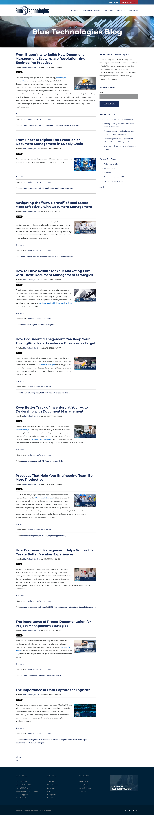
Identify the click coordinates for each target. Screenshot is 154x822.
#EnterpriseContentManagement (70, 739)
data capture (47, 739)
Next (17, 760)
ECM (41, 739)
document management (29, 125)
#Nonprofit (43, 607)
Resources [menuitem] (133, 11)
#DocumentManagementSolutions (57, 393)
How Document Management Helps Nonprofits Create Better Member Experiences (55, 552)
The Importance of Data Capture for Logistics (53, 690)
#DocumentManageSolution (65, 256)
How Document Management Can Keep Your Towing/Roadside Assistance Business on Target (56, 341)
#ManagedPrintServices (114, 181)
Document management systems (69, 125)
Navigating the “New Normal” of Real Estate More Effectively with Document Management (54, 205)
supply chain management (64, 188)
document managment (46, 324)
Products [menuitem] (74, 11)
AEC (46, 536)
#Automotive (49, 461)
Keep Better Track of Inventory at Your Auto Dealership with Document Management (52, 409)
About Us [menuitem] (121, 11)
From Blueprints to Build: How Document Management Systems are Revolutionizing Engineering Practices (50, 59)
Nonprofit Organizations (87, 607)
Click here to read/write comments (39, 119)
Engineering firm (51, 125)
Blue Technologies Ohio (31, 67)
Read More (20, 114)
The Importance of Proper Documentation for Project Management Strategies (53, 624)
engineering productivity (57, 536)
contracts (59, 675)
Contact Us (113, 2)
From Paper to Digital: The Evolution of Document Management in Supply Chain (49, 142)
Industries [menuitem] (108, 11)
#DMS (41, 125)
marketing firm (32, 324)
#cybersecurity (111, 164)
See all (102, 187)
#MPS (107, 172)
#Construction (44, 675)
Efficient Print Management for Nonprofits (119, 119)
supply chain (49, 188)
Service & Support (85, 788)
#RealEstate (44, 256)
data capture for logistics (36, 743)
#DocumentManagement (30, 256)
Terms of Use (83, 781)
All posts (19, 757)
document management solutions (66, 607)
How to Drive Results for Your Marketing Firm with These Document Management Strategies (54, 273)
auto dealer (59, 461)
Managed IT (109, 168)
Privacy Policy (84, 785)
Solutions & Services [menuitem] (91, 11)
